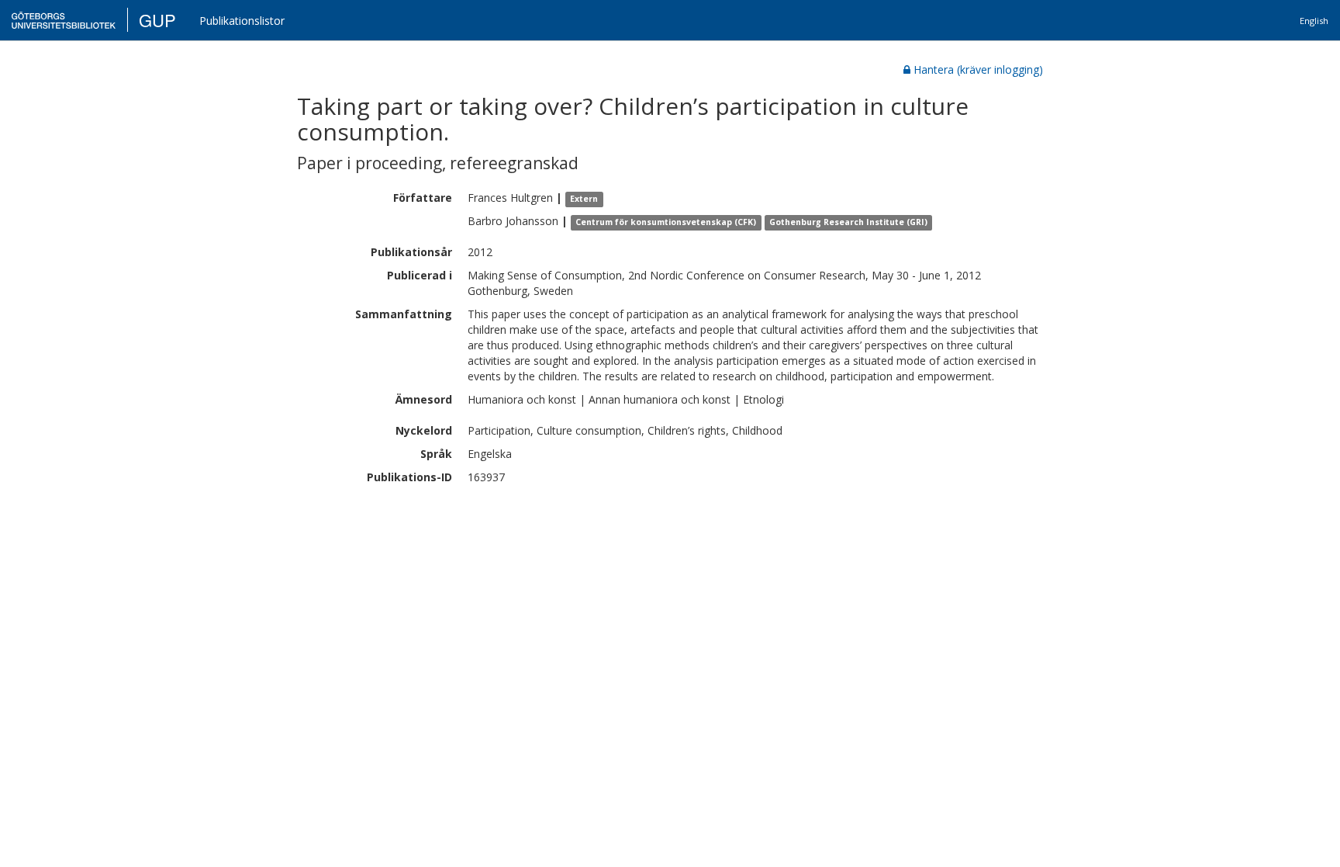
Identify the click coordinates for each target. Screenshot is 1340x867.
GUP (157, 20)
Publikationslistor (242, 20)
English (1314, 20)
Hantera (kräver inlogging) (978, 69)
